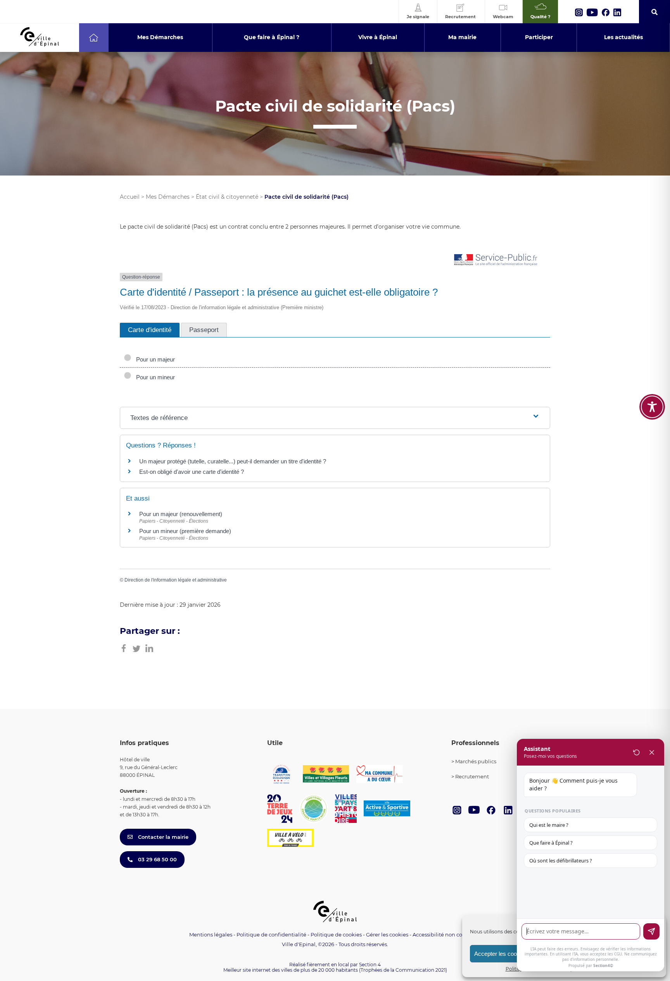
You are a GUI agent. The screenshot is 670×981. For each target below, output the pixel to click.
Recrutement (472, 776)
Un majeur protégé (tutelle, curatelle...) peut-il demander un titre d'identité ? (232, 461)
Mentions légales (210, 934)
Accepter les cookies (500, 953)
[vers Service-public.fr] (495, 260)
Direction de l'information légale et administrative (175, 580)
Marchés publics (475, 761)
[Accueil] (93, 37)
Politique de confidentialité (271, 934)
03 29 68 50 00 (156, 859)
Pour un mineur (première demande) (185, 531)
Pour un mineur (154, 377)
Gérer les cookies (387, 935)
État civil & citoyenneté (227, 196)
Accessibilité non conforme (447, 934)
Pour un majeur (154, 359)
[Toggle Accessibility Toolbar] (652, 407)
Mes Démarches (168, 196)
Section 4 (370, 964)
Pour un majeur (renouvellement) (180, 514)
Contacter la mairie (162, 837)
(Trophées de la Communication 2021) (403, 970)
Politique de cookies (336, 934)
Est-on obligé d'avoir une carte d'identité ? (191, 471)
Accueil (130, 196)
